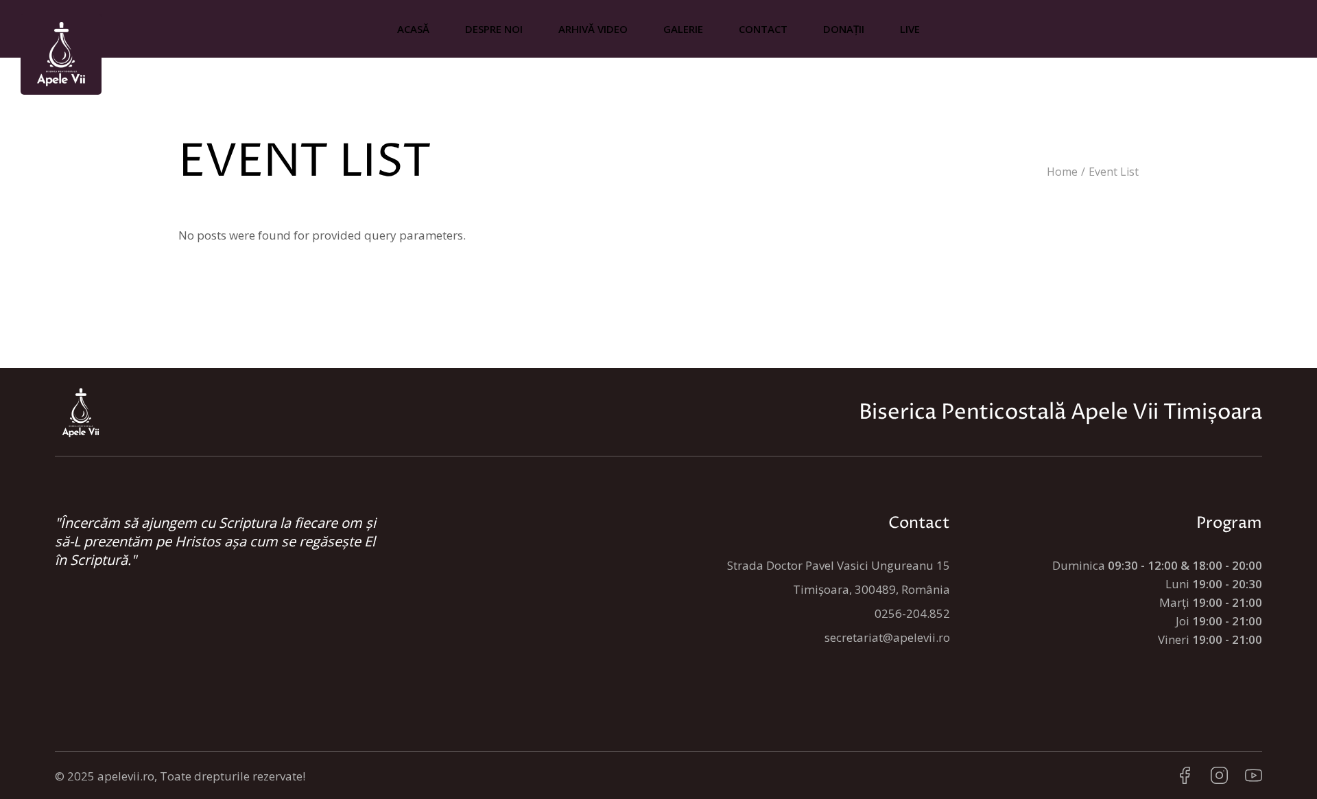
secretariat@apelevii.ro (887, 637)
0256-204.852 (912, 613)
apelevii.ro (125, 776)
